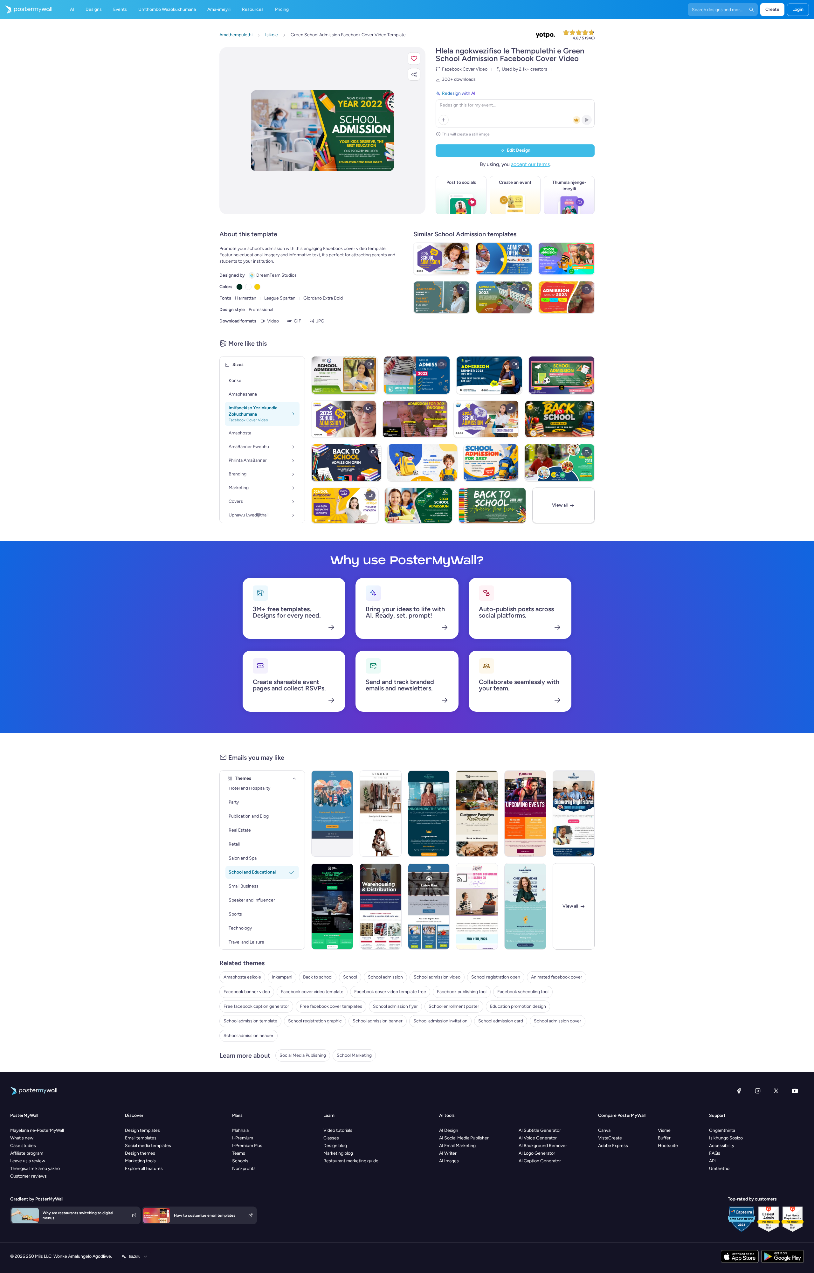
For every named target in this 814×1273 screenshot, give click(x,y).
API (712, 1161)
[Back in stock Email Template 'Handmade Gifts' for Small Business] (477, 813)
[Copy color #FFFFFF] (248, 287)
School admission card (500, 1021)
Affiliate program (26, 1153)
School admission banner (378, 1021)
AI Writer (448, 1153)
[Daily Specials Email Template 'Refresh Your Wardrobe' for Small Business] (381, 813)
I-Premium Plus (247, 1145)
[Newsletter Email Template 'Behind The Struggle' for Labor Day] (429, 906)
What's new (21, 1138)
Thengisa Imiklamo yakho (35, 1168)
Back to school (317, 977)
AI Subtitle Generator (540, 1130)
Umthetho (719, 1168)
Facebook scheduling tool (522, 991)
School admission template (250, 1021)
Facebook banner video (247, 991)
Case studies (23, 1145)
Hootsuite (668, 1145)
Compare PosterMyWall (621, 1115)
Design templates (142, 1130)
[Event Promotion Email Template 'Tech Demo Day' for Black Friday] (332, 906)
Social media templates (148, 1145)
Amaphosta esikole (242, 977)
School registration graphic (315, 1021)
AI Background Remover (543, 1145)
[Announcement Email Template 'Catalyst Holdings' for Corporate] (429, 813)
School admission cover (557, 1021)
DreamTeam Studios (276, 275)
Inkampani (282, 977)
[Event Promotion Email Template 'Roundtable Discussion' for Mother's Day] (477, 906)
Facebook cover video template (312, 991)
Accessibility (721, 1145)
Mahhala (240, 1130)
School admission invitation (440, 1021)
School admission (385, 977)
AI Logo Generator (537, 1153)
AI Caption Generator (540, 1161)
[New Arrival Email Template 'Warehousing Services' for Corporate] (381, 906)
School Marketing (354, 1055)
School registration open (495, 977)
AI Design (448, 1130)
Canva (604, 1130)
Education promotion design (518, 1006)
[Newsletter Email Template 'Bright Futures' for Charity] (574, 813)
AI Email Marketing (457, 1145)
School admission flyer (395, 1006)
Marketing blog (338, 1153)
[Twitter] (776, 1090)
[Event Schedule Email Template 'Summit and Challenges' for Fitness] (525, 813)
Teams (238, 1153)
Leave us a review (27, 1161)
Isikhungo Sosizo (726, 1138)
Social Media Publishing (302, 1055)
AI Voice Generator (538, 1138)
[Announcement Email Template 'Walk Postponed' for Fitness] (332, 813)
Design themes (140, 1153)
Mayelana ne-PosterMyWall (37, 1130)
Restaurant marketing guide (350, 1161)
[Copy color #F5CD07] (257, 287)
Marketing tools (140, 1161)
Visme (664, 1130)
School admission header (248, 1035)
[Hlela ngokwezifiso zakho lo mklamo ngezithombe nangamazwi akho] (322, 130)
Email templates (140, 1138)
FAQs (714, 1153)
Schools (240, 1161)
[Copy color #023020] (239, 287)
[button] (414, 58)
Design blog (335, 1145)
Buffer (664, 1138)
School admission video (437, 977)
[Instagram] (757, 1090)
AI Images (449, 1161)
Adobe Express (613, 1145)
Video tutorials (337, 1130)
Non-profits (244, 1168)
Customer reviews (28, 1176)
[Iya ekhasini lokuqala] (26, 9)
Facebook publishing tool (461, 991)
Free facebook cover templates (331, 1006)
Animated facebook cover (556, 977)
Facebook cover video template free (390, 991)
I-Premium (242, 1138)
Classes (331, 1138)
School (350, 977)
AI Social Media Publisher (464, 1138)
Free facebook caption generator (256, 1006)
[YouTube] (795, 1090)
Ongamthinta (722, 1130)
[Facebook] (739, 1090)
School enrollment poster (454, 1006)
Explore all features (144, 1168)
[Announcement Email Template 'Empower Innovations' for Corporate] (525, 906)
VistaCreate (610, 1138)
